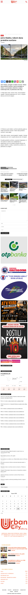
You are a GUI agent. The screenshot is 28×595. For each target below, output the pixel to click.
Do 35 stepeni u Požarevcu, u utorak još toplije (22, 189)
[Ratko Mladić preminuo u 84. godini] (4, 555)
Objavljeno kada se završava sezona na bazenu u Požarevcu (13, 466)
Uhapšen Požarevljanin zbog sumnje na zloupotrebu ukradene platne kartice (13, 471)
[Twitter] (15, 538)
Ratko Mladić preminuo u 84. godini (8, 455)
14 (18, 503)
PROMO (11, 591)
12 (10, 503)
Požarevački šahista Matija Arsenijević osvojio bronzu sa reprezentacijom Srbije (12, 452)
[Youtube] (18, 538)
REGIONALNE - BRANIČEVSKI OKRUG (8, 577)
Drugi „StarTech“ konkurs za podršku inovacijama (7, 174)
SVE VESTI (9, 589)
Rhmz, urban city (9, 167)
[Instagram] (12, 538)
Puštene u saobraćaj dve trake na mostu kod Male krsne (13, 408)
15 (21, 503)
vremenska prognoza (12, 168)
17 (2, 506)
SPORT (2, 583)
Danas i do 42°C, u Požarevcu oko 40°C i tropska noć (13, 201)
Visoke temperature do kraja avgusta (4, 201)
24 (2, 508)
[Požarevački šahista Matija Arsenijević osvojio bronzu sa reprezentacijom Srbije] (4, 549)
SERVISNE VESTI (4, 579)
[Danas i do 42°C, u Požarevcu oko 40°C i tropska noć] (14, 196)
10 (2, 503)
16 (25, 503)
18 (6, 506)
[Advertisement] (14, 18)
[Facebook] (10, 538)
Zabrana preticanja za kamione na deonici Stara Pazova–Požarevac (12, 475)
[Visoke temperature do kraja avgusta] (5, 196)
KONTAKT (16, 591)
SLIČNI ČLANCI (8, 179)
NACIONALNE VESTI (11, 555)
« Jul (2, 513)
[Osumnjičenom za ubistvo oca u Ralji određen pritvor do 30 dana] (4, 562)
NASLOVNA (4, 589)
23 (25, 506)
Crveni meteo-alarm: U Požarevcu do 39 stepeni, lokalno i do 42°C (23, 201)
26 (10, 508)
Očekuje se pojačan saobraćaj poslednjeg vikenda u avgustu (13, 479)
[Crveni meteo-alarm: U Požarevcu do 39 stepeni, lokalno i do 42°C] (23, 196)
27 (14, 508)
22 (21, 506)
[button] (26, 1)
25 (6, 508)
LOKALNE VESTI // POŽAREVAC (7, 573)
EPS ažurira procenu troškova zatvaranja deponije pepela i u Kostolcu (13, 463)
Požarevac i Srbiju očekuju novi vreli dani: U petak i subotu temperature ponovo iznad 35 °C (4, 190)
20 (14, 506)
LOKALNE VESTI (23, 589)
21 (18, 506)
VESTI (2, 35)
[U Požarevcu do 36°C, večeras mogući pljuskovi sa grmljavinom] (14, 184)
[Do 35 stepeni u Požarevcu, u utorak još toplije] (23, 184)
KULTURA (2, 581)
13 (14, 503)
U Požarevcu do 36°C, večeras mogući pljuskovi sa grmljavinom (14, 189)
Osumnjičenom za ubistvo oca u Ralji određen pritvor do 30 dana (14, 459)
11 (6, 503)
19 (10, 506)
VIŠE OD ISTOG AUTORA (17, 179)
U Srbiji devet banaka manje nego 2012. (22, 174)
